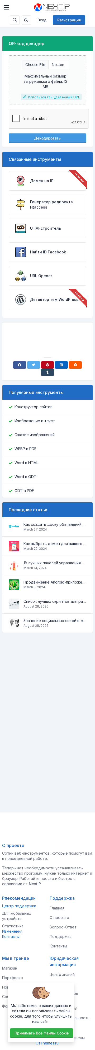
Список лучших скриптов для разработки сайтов (54, 601)
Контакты (11, 936)
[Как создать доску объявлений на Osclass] (14, 529)
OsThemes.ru (47, 1043)
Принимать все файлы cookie (42, 1033)
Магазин (9, 968)
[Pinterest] (47, 365)
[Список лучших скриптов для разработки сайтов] (14, 606)
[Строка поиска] (15, 20)
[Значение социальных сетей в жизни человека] (14, 625)
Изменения (12, 931)
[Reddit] (75, 365)
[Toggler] (6, 7)
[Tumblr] (47, 372)
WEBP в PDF (25, 448)
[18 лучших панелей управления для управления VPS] (14, 568)
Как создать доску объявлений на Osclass (54, 524)
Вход (41, 20)
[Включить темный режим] (26, 20)
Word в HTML (27, 462)
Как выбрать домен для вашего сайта (54, 543)
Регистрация (69, 20)
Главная (57, 908)
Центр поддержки (19, 906)
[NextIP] (52, 7)
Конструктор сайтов (34, 406)
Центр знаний (62, 974)
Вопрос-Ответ (63, 927)
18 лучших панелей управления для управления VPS (54, 563)
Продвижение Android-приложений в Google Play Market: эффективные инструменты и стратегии (54, 582)
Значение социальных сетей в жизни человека (54, 620)
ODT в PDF (24, 490)
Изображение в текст (35, 420)
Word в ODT (25, 476)
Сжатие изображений (35, 434)
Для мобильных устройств (16, 916)
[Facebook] (19, 365)
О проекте (59, 917)
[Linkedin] (61, 365)
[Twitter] (33, 365)
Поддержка (61, 936)
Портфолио (12, 977)
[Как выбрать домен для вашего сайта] (14, 548)
